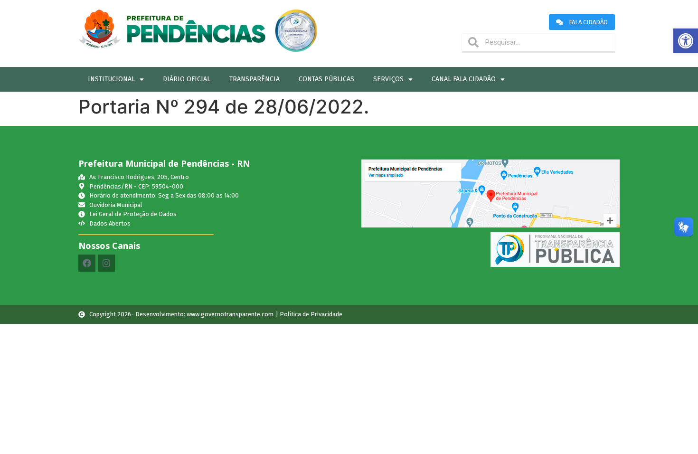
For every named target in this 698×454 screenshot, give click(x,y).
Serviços (388, 79)
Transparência (254, 79)
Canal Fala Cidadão (464, 79)
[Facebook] (86, 263)
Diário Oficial (186, 79)
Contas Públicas (326, 79)
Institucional (111, 79)
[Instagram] (106, 263)
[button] (685, 40)
